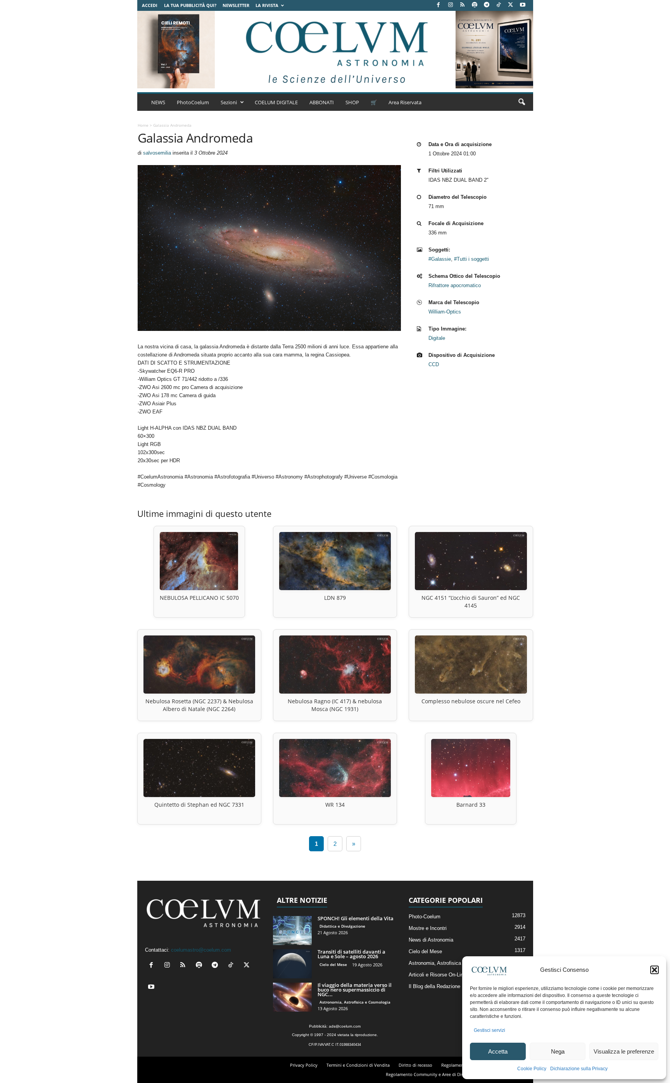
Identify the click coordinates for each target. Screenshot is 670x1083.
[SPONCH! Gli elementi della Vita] (292, 930)
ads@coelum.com (345, 1026)
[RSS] (462, 5)
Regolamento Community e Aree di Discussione (433, 1074)
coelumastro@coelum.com (201, 950)
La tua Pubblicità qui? (190, 5)
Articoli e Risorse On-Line (437, 975)
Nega (558, 1051)
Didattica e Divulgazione (342, 926)
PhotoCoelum (193, 102)
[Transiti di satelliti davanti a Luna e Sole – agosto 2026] (292, 963)
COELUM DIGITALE (276, 102)
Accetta (498, 1051)
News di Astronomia (431, 940)
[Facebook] (438, 5)
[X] (510, 5)
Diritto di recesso (415, 1065)
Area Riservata (405, 102)
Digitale (436, 338)
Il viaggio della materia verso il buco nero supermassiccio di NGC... (355, 989)
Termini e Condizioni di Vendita (358, 1065)
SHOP (352, 102)
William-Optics (444, 312)
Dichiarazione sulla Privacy (579, 1068)
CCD (433, 364)
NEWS (158, 102)
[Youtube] (522, 5)
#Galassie (439, 259)
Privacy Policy (304, 1065)
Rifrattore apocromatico (454, 285)
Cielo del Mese (333, 964)
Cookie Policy (531, 1068)
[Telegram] (486, 5)
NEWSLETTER (236, 5)
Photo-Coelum (424, 916)
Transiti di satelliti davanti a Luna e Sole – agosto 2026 (351, 954)
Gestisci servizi (489, 1030)
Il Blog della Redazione (434, 986)
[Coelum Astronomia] (335, 49)
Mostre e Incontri (428, 928)
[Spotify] (474, 5)
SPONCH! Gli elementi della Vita (356, 918)
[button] (654, 970)
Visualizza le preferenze (624, 1051)
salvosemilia (157, 153)
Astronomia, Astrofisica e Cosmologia (354, 1002)
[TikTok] (498, 5)
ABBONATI (321, 102)
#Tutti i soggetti (471, 259)
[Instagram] (450, 5)
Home (143, 125)
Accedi (149, 5)
